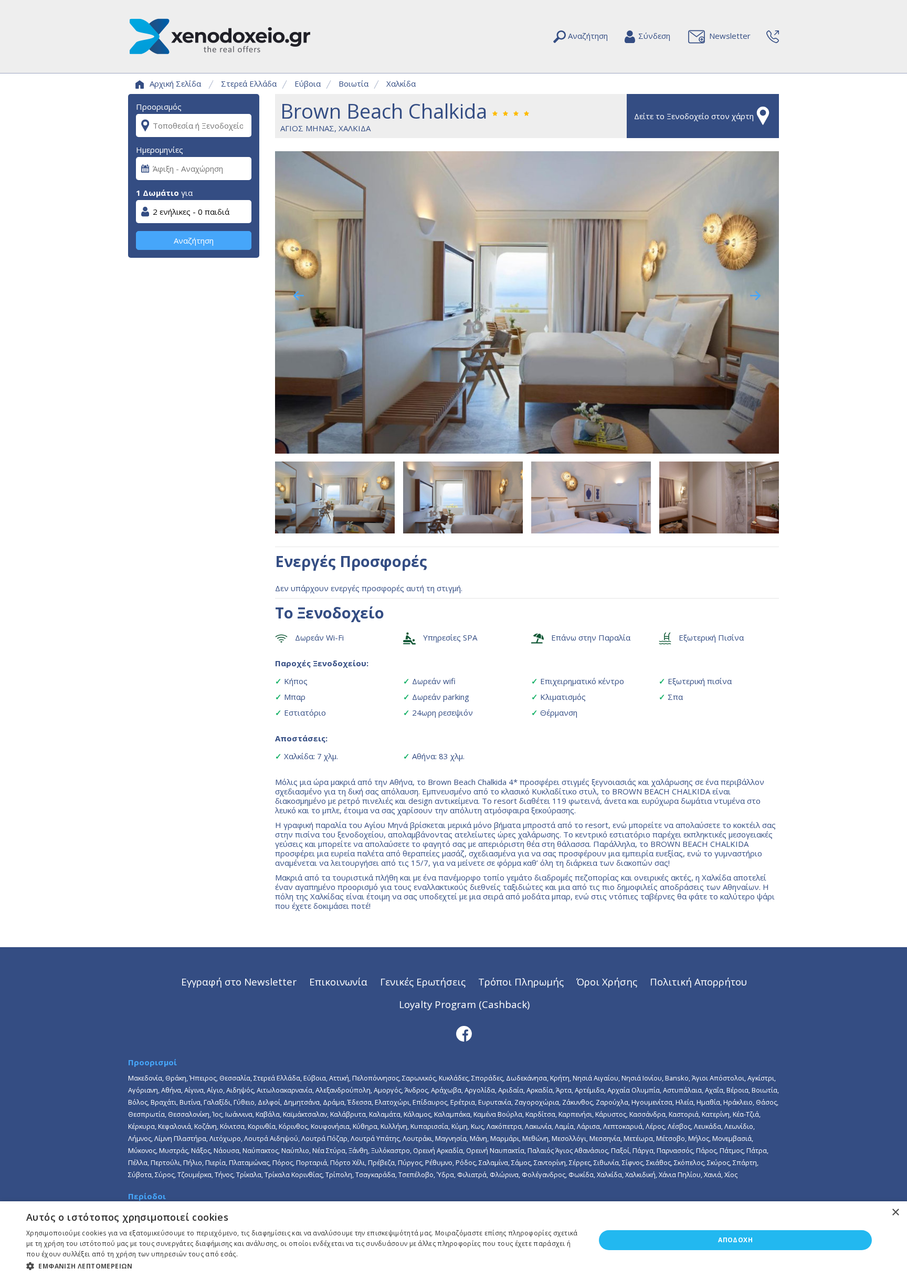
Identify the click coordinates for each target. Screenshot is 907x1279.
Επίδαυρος (430, 1102)
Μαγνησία (451, 1138)
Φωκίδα (581, 1174)
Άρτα (564, 1090)
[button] (302, 1265)
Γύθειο (244, 1102)
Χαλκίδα (401, 83)
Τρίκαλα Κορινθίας (293, 1174)
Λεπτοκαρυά (622, 1126)
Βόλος (137, 1102)
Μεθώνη (535, 1138)
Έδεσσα (359, 1102)
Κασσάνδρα (647, 1114)
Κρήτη (559, 1078)
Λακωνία (538, 1126)
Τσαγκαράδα (375, 1174)
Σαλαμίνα (493, 1162)
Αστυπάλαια (682, 1090)
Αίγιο (215, 1090)
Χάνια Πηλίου (680, 1174)
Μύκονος (142, 1150)
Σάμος (521, 1162)
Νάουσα (226, 1150)
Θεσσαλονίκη (188, 1114)
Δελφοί (269, 1102)
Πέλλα (137, 1162)
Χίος (730, 1174)
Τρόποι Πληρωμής (521, 981)
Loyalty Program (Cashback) (464, 1004)
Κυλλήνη (394, 1126)
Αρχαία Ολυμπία (633, 1090)
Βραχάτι (163, 1102)
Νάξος (200, 1150)
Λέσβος (679, 1126)
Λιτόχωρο (225, 1138)
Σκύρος (718, 1162)
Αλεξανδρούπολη (343, 1090)
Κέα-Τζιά (746, 1114)
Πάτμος (731, 1150)
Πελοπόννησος (375, 1078)
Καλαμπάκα (452, 1114)
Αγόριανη (143, 1090)
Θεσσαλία (234, 1078)
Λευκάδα (707, 1126)
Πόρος (282, 1162)
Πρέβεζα (381, 1162)
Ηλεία (684, 1102)
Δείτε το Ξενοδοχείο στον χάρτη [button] (694, 116)
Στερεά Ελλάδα (249, 83)
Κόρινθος (293, 1126)
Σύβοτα (140, 1174)
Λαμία (564, 1126)
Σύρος (164, 1174)
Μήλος (698, 1138)
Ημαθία (708, 1102)
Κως (477, 1126)
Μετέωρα (638, 1138)
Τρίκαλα (248, 1174)
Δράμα (333, 1102)
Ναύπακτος (260, 1150)
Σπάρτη (745, 1162)
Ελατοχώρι (392, 1102)
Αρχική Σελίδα (175, 83)
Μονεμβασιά (732, 1138)
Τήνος (224, 1174)
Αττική (339, 1078)
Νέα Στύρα (328, 1150)
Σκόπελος (689, 1162)
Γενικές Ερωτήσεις (423, 981)
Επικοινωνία (338, 981)
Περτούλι (165, 1162)
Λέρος (655, 1126)
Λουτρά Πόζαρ (324, 1138)
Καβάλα (268, 1114)
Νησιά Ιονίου (641, 1078)
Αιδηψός (240, 1090)
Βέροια (737, 1090)
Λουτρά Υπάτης (375, 1138)
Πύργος (410, 1162)
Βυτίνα (190, 1102)
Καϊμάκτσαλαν (305, 1114)
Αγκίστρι (760, 1078)
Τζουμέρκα (194, 1174)
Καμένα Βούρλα (497, 1114)
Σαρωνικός (419, 1078)
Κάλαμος (417, 1114)
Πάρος (706, 1150)
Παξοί (620, 1150)
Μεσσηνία (604, 1138)
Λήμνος (139, 1138)
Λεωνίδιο (738, 1126)
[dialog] (453, 1240)
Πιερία (215, 1162)
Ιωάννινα (238, 1114)
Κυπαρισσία (429, 1126)
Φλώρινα (504, 1174)
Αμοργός (388, 1090)
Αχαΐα (714, 1090)
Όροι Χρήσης (606, 981)
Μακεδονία (145, 1078)
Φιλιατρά (472, 1174)
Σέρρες (579, 1162)
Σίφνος (632, 1162)
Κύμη (459, 1126)
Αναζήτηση (194, 240)
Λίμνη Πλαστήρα (180, 1138)
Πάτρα (756, 1150)
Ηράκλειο (738, 1102)
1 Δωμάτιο (157, 192)
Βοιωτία (353, 83)
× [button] (895, 1213)
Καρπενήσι (575, 1114)
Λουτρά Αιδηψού (271, 1138)
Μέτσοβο (670, 1138)
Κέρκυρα (141, 1126)
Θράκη (175, 1078)
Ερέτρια (462, 1102)
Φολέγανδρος (543, 1174)
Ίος (217, 1114)
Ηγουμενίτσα (651, 1102)
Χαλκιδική (640, 1174)
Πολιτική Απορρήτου (698, 981)
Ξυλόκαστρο (390, 1150)
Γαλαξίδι (217, 1102)
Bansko (677, 1078)
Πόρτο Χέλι (347, 1162)
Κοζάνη (205, 1126)
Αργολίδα (480, 1090)
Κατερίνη (716, 1114)
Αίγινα (194, 1090)
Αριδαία (510, 1090)
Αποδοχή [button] (735, 1239)
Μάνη (478, 1138)
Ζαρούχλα (612, 1102)
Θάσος (766, 1102)
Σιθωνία (606, 1162)
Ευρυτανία (494, 1102)
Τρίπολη (338, 1174)
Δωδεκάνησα (526, 1078)
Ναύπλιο (295, 1150)
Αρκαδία (539, 1090)
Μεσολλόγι (569, 1138)
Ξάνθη (358, 1150)
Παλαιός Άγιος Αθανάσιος (568, 1150)
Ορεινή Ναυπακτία (495, 1150)
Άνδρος (416, 1090)
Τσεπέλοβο (416, 1174)
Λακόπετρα (504, 1126)
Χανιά (712, 1174)
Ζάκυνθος (577, 1102)
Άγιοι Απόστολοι (718, 1078)
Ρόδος (466, 1162)
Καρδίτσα (540, 1114)
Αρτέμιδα (589, 1090)
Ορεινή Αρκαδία (438, 1150)
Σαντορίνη (550, 1162)
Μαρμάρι (504, 1138)
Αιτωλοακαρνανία (284, 1090)
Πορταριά (311, 1162)
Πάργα (642, 1150)
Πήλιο (192, 1162)
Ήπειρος (202, 1078)
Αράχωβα (446, 1090)
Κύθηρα (365, 1126)
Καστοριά (684, 1114)
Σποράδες (487, 1078)
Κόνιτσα (232, 1126)
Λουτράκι (417, 1138)
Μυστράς (173, 1150)
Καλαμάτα (384, 1114)
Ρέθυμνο (438, 1162)
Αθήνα (171, 1090)
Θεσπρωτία (146, 1114)
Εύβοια (307, 83)
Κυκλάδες (453, 1078)
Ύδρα (445, 1174)
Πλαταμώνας (249, 1162)
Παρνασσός (675, 1150)
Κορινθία (262, 1126)
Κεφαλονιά (174, 1126)
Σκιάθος (658, 1162)
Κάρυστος (610, 1114)
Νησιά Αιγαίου (595, 1078)
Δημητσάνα (301, 1102)
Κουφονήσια (330, 1126)
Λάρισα (588, 1126)
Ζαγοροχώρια (536, 1102)
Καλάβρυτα (348, 1114)
